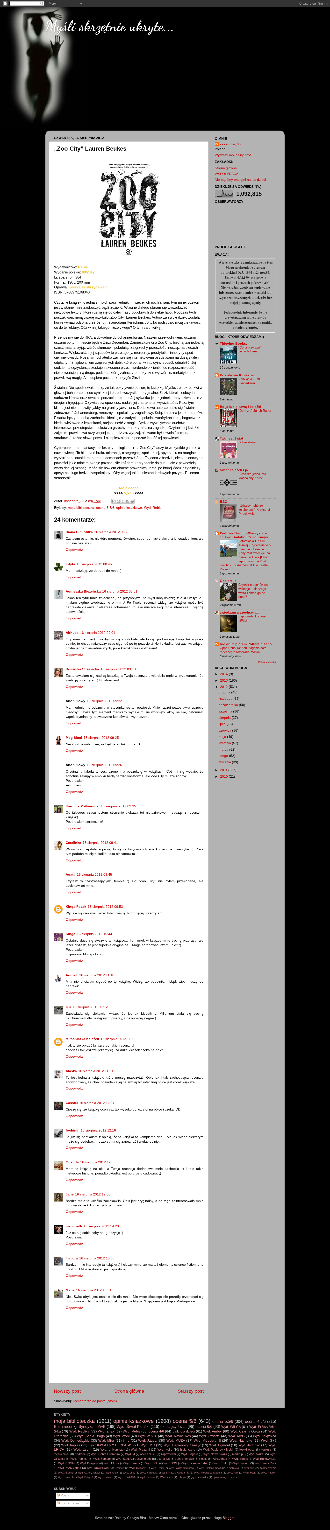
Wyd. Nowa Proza (215, 1454)
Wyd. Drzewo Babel (195, 1463)
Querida (72, 1162)
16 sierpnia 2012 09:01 (97, 633)
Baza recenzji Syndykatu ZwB (80, 1426)
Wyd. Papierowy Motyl (218, 1449)
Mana (70, 1290)
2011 (224, 770)
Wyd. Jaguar (148, 1440)
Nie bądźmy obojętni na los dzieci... (242, 180)
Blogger (228, 1518)
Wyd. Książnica (264, 1436)
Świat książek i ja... (235, 470)
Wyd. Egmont (219, 1445)
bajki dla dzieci (183, 1431)
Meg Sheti (74, 738)
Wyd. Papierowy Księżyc (182, 1445)
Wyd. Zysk (166, 1477)
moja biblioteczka (81, 508)
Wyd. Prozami (140, 1449)
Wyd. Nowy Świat (97, 1468)
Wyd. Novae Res (178, 1436)
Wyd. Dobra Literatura (105, 1454)
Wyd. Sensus (147, 1477)
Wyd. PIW (232, 1472)
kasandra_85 (230, 144)
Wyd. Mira (106, 1440)
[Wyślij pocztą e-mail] (113, 501)
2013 (224, 680)
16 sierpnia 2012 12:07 (97, 1103)
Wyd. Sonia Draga (91, 1436)
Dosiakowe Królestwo (238, 375)
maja (223, 737)
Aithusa (72, 633)
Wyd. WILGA (231, 1427)
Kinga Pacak (76, 906)
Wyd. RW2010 (126, 1477)
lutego (224, 756)
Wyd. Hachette (241, 1440)
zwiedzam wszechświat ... (241, 612)
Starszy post (191, 1391)
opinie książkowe (129, 508)
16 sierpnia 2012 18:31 (93, 1290)
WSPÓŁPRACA (226, 174)
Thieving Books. (233, 343)
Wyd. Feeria (132, 1463)
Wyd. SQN (170, 1463)
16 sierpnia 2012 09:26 (104, 765)
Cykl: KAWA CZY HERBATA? (110, 1445)
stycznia (225, 762)
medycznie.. (62, 1454)
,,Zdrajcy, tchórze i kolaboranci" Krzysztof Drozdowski (254, 509)
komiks (204, 1477)
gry (193, 1477)
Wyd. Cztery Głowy (89, 1472)
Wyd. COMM (66, 1463)
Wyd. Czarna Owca (245, 1431)
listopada (226, 698)
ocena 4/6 (156, 1431)
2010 (224, 776)
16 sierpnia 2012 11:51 (95, 1071)
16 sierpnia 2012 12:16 (98, 1130)
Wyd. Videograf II (207, 1440)
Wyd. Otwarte (209, 1436)
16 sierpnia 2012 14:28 (101, 1226)
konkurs (266, 1449)
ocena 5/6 (184, 1421)
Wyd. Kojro (165, 1449)
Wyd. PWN (249, 1472)
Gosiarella (228, 581)
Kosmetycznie (267, 1468)
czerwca (225, 730)
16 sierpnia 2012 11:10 (96, 975)
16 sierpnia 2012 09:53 (105, 906)
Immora (72, 1258)
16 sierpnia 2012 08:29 (111, 532)
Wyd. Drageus (89, 1463)
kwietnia (225, 743)
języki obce (247, 1449)
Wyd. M (130, 1454)
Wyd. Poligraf (85, 1477)
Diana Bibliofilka (79, 532)
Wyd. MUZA (175, 1440)
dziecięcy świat (173, 1426)
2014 (224, 674)
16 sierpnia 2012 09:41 (100, 843)
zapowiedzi (168, 1454)
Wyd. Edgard (189, 1454)
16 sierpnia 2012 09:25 (101, 738)
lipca (223, 724)
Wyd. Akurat (256, 1454)
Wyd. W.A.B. (147, 1436)
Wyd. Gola (112, 1472)
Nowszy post (67, 1391)
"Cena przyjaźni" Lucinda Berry (250, 349)
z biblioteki (233, 1468)
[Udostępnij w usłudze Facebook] (127, 501)
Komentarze (69, 1503)
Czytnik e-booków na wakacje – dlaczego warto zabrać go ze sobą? (253, 591)
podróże (80, 1454)
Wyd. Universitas (111, 1449)
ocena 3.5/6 (148, 1454)
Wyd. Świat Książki (133, 1426)
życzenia (249, 1468)
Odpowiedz (74, 550)
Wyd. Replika (79, 1431)
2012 (224, 687)
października (229, 705)
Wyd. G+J (268, 1440)
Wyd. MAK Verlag (69, 1468)
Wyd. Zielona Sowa (210, 1468)
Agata (70, 874)
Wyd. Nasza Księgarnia (175, 1472)
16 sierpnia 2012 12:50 (92, 1194)
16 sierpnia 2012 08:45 (94, 564)
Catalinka (73, 843)
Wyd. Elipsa (111, 1463)
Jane (70, 1194)
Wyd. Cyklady (137, 1468)
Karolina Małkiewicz (82, 806)
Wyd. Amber (212, 1431)
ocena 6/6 (203, 1426)
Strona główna (129, 1391)
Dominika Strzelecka (82, 669)
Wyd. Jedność (249, 1445)
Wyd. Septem (102, 1458)
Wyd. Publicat (79, 1458)
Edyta (70, 564)
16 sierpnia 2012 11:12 (90, 1007)
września (226, 711)
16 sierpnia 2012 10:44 (94, 934)
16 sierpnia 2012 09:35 (118, 806)
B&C (223, 501)
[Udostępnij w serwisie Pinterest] (132, 501)
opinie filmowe (184, 1458)
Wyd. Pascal (65, 1477)
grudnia (225, 692)
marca (224, 749)
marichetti (74, 1226)
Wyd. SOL (151, 1463)
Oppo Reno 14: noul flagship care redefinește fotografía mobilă (243, 650)
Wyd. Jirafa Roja (265, 1463)
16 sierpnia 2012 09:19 (118, 669)
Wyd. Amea (219, 1458)
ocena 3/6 (163, 1458)
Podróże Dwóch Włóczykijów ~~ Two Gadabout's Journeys (244, 535)
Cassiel (72, 1103)
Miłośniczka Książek (82, 1039)
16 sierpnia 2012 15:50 (97, 1258)
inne (126, 1440)
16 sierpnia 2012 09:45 (94, 874)
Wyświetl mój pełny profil (233, 155)
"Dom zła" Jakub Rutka (254, 410)
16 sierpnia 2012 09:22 (104, 701)
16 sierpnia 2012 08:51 (119, 591)
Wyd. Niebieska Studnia (208, 1472)
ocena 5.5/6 (105, 508)
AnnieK (72, 975)
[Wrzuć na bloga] (118, 501)
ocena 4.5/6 (255, 1421)
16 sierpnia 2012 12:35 (97, 1162)
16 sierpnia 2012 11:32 (118, 1039)
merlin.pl (238, 1454)
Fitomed (119, 1468)
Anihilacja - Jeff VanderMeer (249, 381)
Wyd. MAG (236, 1436)
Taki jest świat (231, 438)
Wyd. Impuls (70, 1445)
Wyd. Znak (106, 1431)
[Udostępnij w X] (123, 501)
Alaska (71, 1071)
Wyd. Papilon (268, 1472)
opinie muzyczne (223, 1477)
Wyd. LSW (129, 1472)
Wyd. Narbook (148, 1472)
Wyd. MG (148, 1445)
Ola (68, 1007)
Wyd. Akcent (65, 1472)
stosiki (203, 1458)
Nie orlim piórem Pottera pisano (246, 644)
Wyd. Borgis (240, 1458)
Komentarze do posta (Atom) (95, 1401)
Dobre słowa (247, 442)
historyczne (187, 1449)
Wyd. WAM (121, 1436)
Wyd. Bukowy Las (264, 1458)
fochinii (72, 1130)
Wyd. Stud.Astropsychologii (133, 1458)
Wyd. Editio (221, 1463)
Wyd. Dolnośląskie (75, 1440)
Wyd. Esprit (82, 1449)
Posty (64, 1495)
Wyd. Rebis (152, 508)
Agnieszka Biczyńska (83, 591)
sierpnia (225, 718)
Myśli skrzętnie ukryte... (109, 26)
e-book (182, 1477)
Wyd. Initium (241, 1463)
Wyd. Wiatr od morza (181, 1468)
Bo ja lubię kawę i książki (240, 407)
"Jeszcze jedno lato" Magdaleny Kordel (252, 476)
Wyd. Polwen (105, 1477)
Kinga (70, 934)
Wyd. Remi (157, 1468)
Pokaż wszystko (267, 662)
